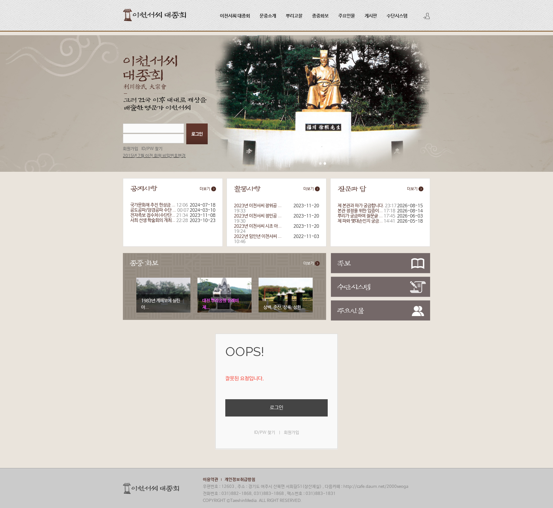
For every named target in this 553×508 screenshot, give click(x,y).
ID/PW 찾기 (152, 149)
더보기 (205, 189)
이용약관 (210, 479)
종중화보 (320, 16)
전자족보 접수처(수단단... (152, 215)
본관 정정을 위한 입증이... (360, 210)
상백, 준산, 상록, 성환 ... (284, 307)
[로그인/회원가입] (426, 16)
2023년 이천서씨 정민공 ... (258, 215)
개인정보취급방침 (240, 479)
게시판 (371, 16)
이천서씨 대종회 (235, 16)
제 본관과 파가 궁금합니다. (361, 205)
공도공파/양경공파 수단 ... (153, 210)
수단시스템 (397, 16)
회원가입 (130, 149)
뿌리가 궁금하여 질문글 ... (360, 215)
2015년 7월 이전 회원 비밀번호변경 (154, 156)
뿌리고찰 (294, 16)
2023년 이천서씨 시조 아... (258, 226)
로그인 (276, 408)
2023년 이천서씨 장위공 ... (258, 205)
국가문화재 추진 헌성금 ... (152, 205)
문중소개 (268, 16)
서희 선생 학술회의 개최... (152, 220)
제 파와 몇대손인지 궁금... (360, 221)
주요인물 (346, 16)
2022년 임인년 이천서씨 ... (258, 236)
